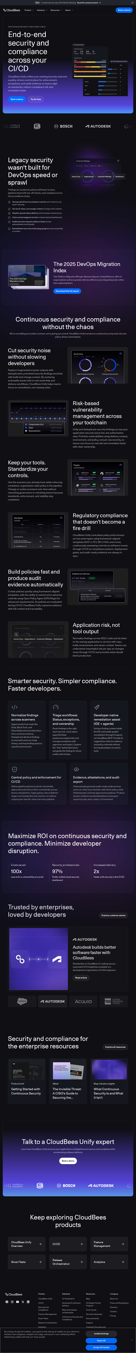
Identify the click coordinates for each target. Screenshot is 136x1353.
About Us (114, 1299)
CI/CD (40, 1303)
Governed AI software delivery (71, 1304)
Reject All (101, 1340)
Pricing (113, 1316)
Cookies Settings (101, 1333)
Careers (113, 1311)
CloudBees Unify (45, 1299)
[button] (29, 10)
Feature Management (47, 1314)
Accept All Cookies (101, 1347)
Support (89, 1323)
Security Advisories (94, 1314)
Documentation (92, 1318)
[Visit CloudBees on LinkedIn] (28, 1301)
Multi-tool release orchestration (69, 1311)
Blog (88, 1299)
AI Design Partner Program (93, 1304)
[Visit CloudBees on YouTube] (17, 1301)
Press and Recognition (119, 1303)
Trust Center (91, 1310)
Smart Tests (43, 1318)
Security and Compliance (43, 1308)
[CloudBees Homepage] (13, 1294)
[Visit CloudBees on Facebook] (6, 1301)
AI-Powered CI (68, 1299)
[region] (68, 1340)
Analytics (42, 1327)
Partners (113, 1307)
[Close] (132, 1340)
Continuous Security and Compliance (72, 1318)
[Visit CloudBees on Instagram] (12, 1301)
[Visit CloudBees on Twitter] (22, 1301)
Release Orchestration (47, 1323)
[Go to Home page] (11, 10)
